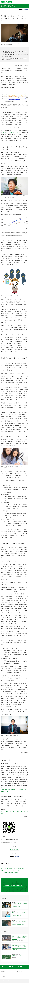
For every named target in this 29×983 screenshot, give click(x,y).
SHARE (26, 9)
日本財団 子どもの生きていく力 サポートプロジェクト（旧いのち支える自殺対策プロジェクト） (14, 869)
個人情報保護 (3, 974)
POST (22, 9)
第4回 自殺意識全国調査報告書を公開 (11, 872)
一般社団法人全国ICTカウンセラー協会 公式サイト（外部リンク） (14, 791)
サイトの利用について (18, 971)
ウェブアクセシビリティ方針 (19, 974)
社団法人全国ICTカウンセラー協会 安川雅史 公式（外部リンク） (14, 812)
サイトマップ (3, 976)
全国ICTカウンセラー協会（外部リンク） (12, 132)
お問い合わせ (3, 971)
